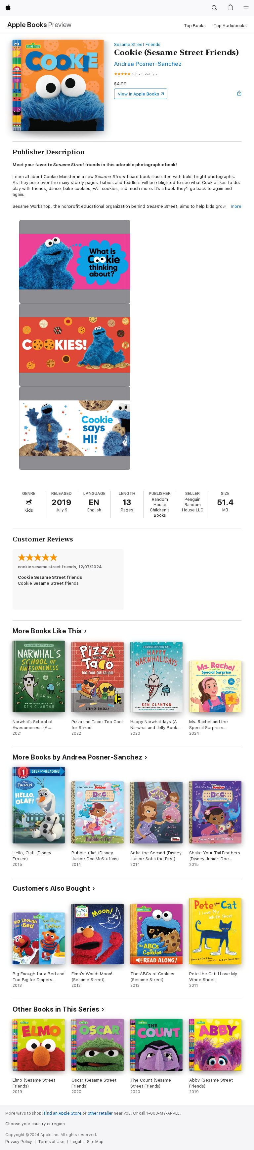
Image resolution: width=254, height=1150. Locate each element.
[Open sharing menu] (239, 94)
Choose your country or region (35, 1124)
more (236, 206)
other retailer (100, 1113)
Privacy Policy (18, 1141)
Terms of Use (51, 1141)
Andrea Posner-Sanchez (148, 63)
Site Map (95, 1141)
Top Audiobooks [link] (230, 25)
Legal (75, 1141)
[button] (214, 8)
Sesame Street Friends (137, 44)
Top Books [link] (195, 25)
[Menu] (246, 8)
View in (138, 94)
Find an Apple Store (63, 1113)
